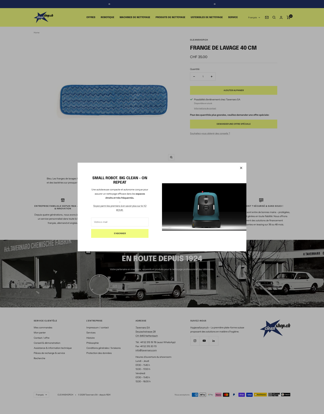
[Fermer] (241, 168)
